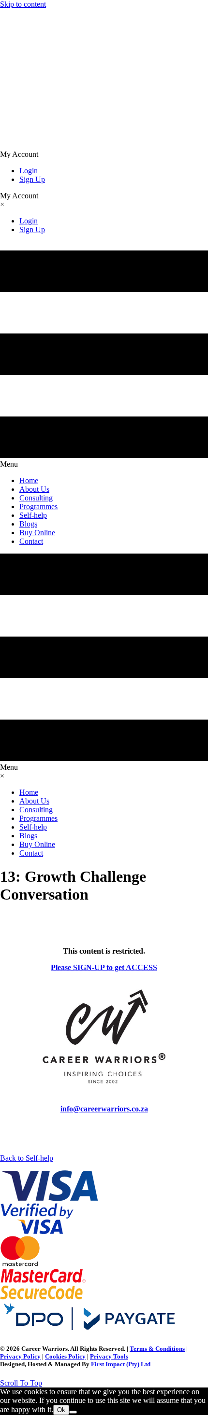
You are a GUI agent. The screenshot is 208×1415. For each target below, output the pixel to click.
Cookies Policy (65, 1356)
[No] (73, 1412)
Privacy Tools (109, 1356)
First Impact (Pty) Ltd (120, 1364)
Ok (61, 1410)
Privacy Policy (20, 1356)
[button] (21, 1383)
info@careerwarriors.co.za (104, 1109)
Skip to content (23, 4)
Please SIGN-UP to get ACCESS (104, 967)
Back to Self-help (26, 1158)
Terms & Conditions (157, 1348)
